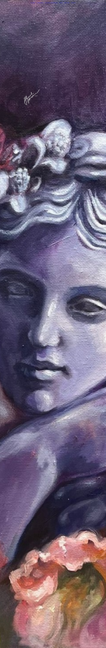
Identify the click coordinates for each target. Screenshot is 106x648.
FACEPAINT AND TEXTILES (51, 2)
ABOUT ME (66, 2)
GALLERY (32, 2)
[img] (53, 324)
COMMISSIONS (40, 2)
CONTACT (73, 2)
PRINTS (61, 2)
